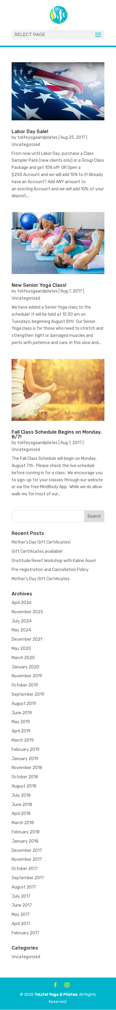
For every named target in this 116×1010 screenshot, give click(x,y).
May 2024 (21, 630)
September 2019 (28, 694)
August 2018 (24, 786)
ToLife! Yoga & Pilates (56, 994)
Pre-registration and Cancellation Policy (50, 569)
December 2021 (27, 639)
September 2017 (28, 877)
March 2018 (23, 822)
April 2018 (21, 813)
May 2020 (21, 648)
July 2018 (21, 795)
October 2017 (25, 868)
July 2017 (21, 896)
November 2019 (27, 675)
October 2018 (25, 776)
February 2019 (26, 749)
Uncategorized (26, 144)
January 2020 (25, 667)
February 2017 (25, 933)
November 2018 (27, 767)
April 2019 (21, 731)
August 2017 (24, 887)
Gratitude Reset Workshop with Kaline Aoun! (54, 560)
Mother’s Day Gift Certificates (41, 578)
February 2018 (26, 832)
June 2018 (22, 804)
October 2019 (25, 685)
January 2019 (25, 758)
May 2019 (21, 721)
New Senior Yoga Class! (39, 285)
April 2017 (21, 923)
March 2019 (23, 740)
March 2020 (23, 657)
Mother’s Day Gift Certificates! (41, 542)
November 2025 (27, 611)
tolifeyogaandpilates (37, 137)
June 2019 (22, 712)
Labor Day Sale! (30, 131)
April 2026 (22, 602)
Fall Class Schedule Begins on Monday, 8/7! (56, 434)
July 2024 (22, 621)
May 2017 (21, 914)
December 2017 (27, 850)
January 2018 (25, 841)
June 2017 (22, 905)
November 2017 (27, 859)
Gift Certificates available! (37, 551)
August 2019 (24, 703)
